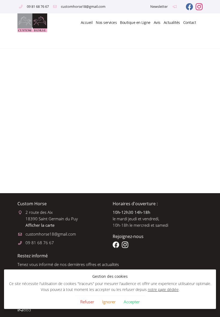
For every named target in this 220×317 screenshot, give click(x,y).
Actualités (172, 22)
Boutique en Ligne (135, 22)
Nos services (106, 22)
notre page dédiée (163, 289)
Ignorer (109, 301)
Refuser (87, 301)
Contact (189, 22)
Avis (157, 22)
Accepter (132, 301)
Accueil (87, 22)
